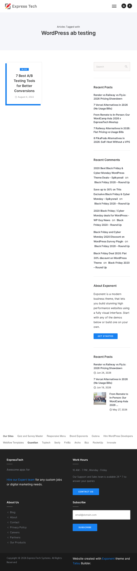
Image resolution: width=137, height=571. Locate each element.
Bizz (87, 442)
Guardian (33, 442)
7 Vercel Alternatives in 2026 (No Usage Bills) (111, 106)
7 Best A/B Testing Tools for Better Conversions (24, 83)
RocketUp (98, 442)
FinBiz (67, 442)
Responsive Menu (56, 436)
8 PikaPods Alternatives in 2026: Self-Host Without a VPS (112, 140)
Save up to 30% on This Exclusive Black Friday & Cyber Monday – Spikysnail (112, 194)
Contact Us (85, 491)
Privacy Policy (18, 527)
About (13, 517)
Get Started (105, 336)
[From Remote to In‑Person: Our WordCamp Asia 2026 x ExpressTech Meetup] (100, 398)
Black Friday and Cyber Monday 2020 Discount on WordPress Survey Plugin (109, 236)
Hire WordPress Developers (118, 436)
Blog (24, 69)
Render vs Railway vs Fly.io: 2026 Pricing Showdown (110, 96)
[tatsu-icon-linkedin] (123, 6)
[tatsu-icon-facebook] (129, 6)
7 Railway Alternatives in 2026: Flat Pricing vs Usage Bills (112, 130)
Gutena (96, 436)
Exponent (108, 558)
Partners (15, 537)
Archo (78, 442)
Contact (14, 522)
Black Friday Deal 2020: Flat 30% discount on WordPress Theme (110, 258)
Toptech (46, 442)
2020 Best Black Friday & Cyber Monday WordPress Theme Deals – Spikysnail (109, 173)
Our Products (18, 542)
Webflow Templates (13, 442)
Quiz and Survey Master (30, 436)
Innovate (111, 442)
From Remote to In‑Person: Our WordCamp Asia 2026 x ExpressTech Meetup (112, 118)
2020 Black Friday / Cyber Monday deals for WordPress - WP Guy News (111, 215)
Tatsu (76, 563)
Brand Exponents (79, 436)
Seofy (57, 442)
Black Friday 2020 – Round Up (112, 182)
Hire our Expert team (21, 479)
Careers (15, 532)
